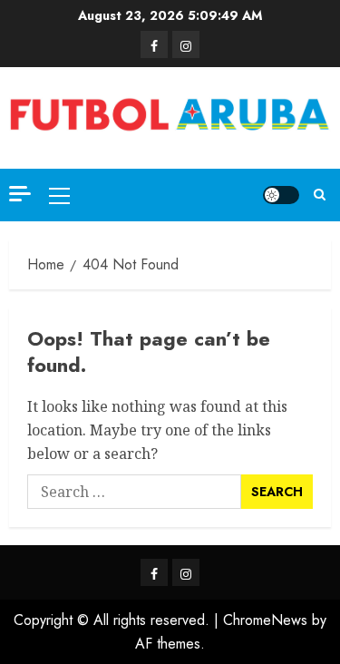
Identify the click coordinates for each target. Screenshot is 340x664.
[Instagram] (185, 44)
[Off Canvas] (20, 193)
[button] (59, 195)
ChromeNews (265, 620)
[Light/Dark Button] (281, 195)
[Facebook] (154, 44)
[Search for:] (134, 491)
